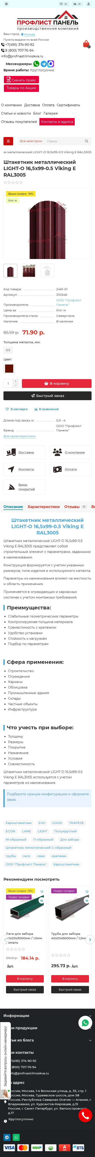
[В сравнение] (42, 900)
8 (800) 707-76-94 (19, 50)
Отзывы (74, 507)
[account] (89, 3)
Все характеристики (19, 436)
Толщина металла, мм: (21, 342)
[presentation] (5, 940)
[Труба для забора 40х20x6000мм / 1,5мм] (70, 908)
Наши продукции (20, 1028)
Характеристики (44, 507)
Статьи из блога (18, 1040)
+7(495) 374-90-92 (19, 45)
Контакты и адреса (57, 122)
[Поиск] (86, 141)
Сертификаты (68, 105)
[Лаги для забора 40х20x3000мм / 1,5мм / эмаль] (25, 908)
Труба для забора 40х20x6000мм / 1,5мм (69, 936)
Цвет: (7, 359)
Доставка (32, 105)
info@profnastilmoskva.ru (22, 56)
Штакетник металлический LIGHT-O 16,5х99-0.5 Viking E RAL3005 (47, 526)
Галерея (51, 113)
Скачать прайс (23, 80)
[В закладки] (42, 891)
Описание (13, 507)
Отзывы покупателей (19, 122)
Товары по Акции (21, 88)
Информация (16, 1016)
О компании (11, 105)
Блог (37, 113)
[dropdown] (6, 3)
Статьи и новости (16, 113)
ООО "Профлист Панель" (68, 302)
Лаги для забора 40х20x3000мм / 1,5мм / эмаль (24, 938)
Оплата (48, 105)
